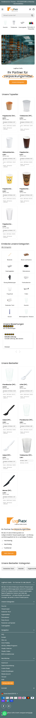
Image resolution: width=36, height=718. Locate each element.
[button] (16, 351)
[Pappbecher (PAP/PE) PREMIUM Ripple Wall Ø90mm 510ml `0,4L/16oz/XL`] (27, 142)
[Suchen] (32, 15)
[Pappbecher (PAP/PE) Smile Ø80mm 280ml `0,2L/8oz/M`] (9, 179)
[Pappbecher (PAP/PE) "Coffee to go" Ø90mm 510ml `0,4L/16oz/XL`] (27, 179)
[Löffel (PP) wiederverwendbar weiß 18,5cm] (27, 374)
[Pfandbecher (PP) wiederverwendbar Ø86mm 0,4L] (9, 374)
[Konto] (30, 9)
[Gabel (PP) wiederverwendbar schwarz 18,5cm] (9, 410)
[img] (19, 326)
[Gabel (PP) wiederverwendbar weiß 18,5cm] (9, 445)
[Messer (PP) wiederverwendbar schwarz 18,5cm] (9, 480)
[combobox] (18, 15)
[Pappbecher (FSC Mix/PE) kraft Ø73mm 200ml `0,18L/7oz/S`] (9, 106)
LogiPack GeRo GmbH (12, 712)
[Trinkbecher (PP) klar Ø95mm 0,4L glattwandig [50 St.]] (27, 445)
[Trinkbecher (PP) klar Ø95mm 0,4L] (27, 106)
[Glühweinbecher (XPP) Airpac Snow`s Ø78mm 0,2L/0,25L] (9, 142)
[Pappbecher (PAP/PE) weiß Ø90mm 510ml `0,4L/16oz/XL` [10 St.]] (9, 214)
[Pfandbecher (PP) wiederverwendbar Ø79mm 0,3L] (27, 410)
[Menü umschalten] (2, 9)
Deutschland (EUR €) (10, 693)
